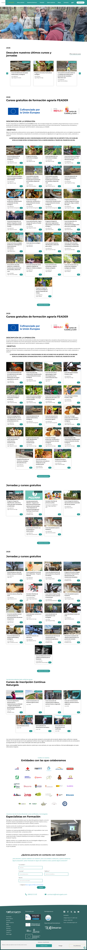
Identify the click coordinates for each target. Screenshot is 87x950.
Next (80, 73)
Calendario (8, 930)
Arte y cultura (9, 918)
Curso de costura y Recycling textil (14, 594)
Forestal (8, 920)
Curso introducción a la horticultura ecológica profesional (13, 397)
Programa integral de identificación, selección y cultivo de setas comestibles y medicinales (14, 504)
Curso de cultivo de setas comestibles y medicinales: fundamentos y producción (72, 244)
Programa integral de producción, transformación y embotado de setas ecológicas (14, 202)
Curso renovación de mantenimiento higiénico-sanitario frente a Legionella (52, 702)
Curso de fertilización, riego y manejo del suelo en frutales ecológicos (34, 223)
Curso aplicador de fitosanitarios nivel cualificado (60, 727)
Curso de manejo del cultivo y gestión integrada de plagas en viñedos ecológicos (34, 266)
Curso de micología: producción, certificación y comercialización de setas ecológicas (71, 418)
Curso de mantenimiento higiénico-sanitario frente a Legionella (72, 702)
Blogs (7, 924)
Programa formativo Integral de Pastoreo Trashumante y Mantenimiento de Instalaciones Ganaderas (72, 575)
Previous (7, 73)
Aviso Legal (9, 934)
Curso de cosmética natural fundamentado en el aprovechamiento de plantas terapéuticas (14, 616)
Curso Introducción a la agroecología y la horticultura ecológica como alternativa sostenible (72, 224)
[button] (29, 30)
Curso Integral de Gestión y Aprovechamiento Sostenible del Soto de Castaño (72, 503)
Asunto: (21, 877)
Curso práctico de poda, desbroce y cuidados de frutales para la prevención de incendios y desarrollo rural (66, 75)
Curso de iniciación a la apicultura (32, 636)
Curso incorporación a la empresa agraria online (32, 701)
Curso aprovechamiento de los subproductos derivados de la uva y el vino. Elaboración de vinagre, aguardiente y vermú (14, 376)
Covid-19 (8, 932)
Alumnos (8, 928)
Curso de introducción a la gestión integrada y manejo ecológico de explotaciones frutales (14, 224)
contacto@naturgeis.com (57, 894)
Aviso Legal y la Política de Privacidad (34, 885)
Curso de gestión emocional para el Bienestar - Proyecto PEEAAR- (33, 574)
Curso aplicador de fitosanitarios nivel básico (42, 726)
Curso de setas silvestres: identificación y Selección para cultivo (52, 244)
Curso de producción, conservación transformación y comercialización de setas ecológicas (53, 202)
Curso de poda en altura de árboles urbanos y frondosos (14, 573)
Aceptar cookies (44, 945)
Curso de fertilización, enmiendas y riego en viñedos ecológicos (51, 266)
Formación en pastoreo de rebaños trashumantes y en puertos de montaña (72, 637)
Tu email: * (21, 871)
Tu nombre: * (22, 864)
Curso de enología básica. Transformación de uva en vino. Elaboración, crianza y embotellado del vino (14, 418)
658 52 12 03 (32, 894)
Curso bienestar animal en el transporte (33, 614)
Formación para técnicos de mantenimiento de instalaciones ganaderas (52, 637)
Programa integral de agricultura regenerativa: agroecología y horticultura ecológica (52, 224)
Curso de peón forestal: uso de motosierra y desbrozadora (33, 529)
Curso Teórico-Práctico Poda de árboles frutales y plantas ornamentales (52, 595)
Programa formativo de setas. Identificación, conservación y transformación (13, 440)
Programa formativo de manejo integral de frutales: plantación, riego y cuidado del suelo (72, 202)
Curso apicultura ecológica (33, 243)
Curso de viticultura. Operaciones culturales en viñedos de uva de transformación (42, 462)
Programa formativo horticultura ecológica (43, 73)
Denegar (60, 945)
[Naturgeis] (3, 2)
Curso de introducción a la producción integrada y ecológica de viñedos (71, 266)
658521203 (70, 920)
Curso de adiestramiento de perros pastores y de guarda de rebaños (52, 574)
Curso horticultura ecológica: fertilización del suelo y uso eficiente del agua (72, 158)
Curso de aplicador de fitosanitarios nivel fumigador (51, 615)
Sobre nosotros (10, 922)
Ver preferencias (77, 945)
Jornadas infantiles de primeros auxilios (51, 502)
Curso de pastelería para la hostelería (52, 528)
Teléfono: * (47, 871)
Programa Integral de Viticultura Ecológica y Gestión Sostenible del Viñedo (42, 290)
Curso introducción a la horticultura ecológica (51, 157)
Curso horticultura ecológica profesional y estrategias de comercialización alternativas (14, 245)
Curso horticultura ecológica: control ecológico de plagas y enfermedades (14, 178)
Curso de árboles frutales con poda (72, 614)
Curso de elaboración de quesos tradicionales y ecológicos (19, 73)
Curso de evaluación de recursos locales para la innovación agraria (51, 417)
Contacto (8, 926)
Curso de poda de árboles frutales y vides (71, 373)
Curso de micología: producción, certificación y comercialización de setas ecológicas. (33, 202)
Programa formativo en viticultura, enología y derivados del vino (23, 461)
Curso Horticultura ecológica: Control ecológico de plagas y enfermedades (34, 397)
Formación (8, 916)
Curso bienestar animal (23, 725)
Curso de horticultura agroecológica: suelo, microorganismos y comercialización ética (51, 375)
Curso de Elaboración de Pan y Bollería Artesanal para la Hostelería (43, 657)
